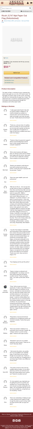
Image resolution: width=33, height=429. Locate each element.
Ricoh (6, 58)
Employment (21, 414)
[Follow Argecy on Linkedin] (14, 420)
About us (4, 414)
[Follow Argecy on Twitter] (16, 420)
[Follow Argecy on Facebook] (19, 420)
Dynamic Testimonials (12, 414)
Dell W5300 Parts (9, 82)
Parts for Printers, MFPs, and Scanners (12, 20)
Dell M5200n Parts (9, 80)
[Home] (2, 21)
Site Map (21, 415)
